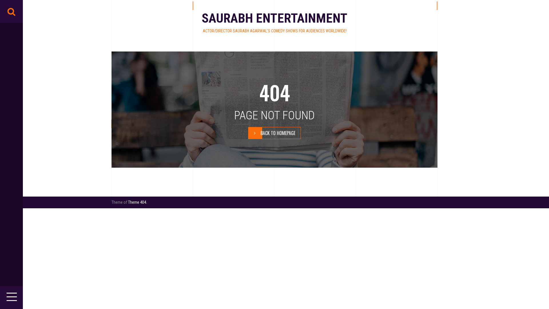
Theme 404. (137, 202)
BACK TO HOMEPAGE (277, 133)
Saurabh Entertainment (274, 18)
